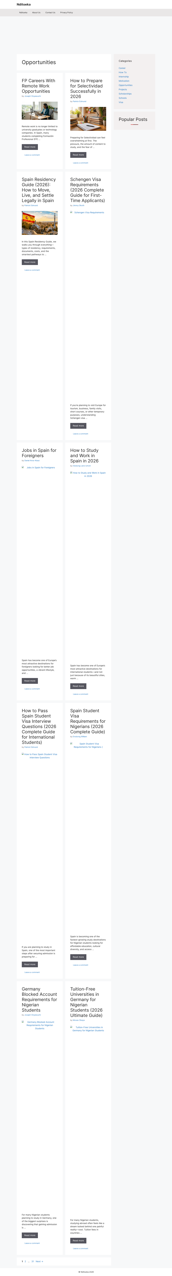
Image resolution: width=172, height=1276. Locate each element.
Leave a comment (32, 155)
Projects (123, 89)
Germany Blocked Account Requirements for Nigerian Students (39, 999)
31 (33, 1261)
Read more (29, 147)
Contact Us (50, 12)
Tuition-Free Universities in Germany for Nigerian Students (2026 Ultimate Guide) (86, 1002)
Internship (124, 76)
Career (122, 68)
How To (123, 72)
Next (39, 1261)
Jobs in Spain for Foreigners (39, 453)
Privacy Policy (66, 12)
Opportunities (125, 85)
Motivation (124, 81)
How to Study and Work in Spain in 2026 (84, 455)
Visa (121, 102)
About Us (36, 12)
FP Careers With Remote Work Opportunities (38, 86)
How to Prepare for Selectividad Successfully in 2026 (86, 88)
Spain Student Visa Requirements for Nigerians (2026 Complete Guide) (88, 721)
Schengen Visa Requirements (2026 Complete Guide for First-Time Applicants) (87, 190)
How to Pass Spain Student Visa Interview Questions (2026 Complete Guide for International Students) (39, 726)
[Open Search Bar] (151, 12)
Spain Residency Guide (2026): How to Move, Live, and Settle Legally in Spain (39, 190)
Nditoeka (24, 4)
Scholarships (125, 93)
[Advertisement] (86, 34)
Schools (123, 98)
